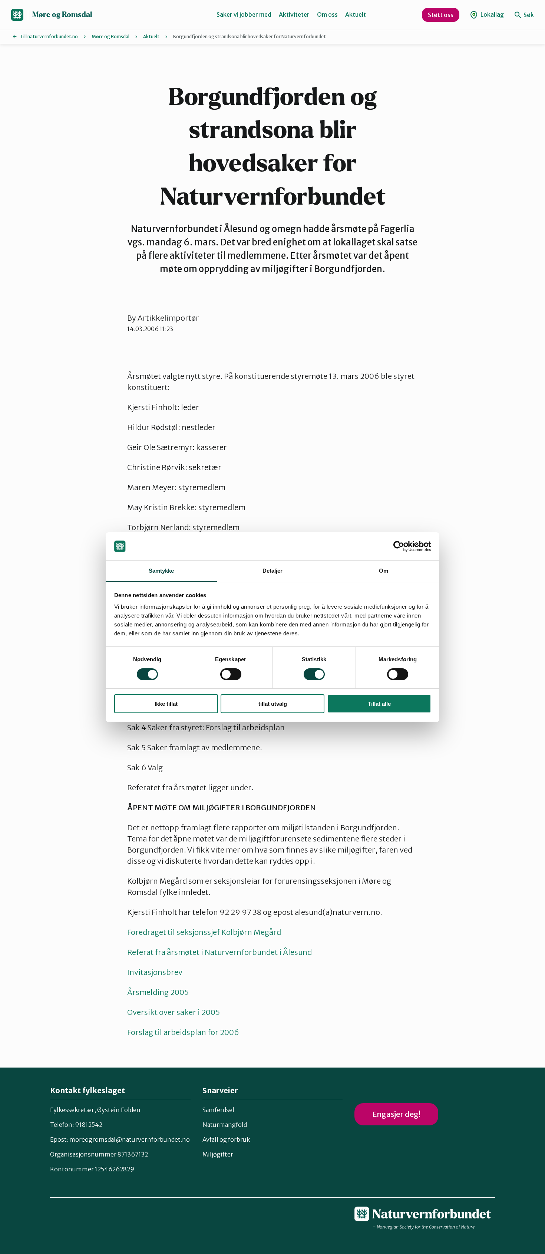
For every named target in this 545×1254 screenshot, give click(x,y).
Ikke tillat (166, 704)
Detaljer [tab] (272, 571)
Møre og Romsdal (62, 15)
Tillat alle (379, 704)
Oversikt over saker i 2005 (173, 1012)
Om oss (327, 14)
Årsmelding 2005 (158, 992)
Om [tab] (383, 571)
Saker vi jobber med (244, 14)
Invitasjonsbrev (154, 972)
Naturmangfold (224, 1124)
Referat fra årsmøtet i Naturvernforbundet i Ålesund (219, 952)
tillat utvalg (272, 704)
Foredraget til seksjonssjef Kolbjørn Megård (204, 932)
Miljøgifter (217, 1154)
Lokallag (491, 14)
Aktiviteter (294, 14)
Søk (528, 15)
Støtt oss (440, 15)
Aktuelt (355, 14)
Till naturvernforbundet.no (49, 36)
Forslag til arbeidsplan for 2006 (183, 1032)
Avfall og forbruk (226, 1139)
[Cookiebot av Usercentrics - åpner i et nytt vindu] (398, 546)
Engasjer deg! (396, 1114)
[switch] (230, 674)
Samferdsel (218, 1110)
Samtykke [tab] (161, 571)
